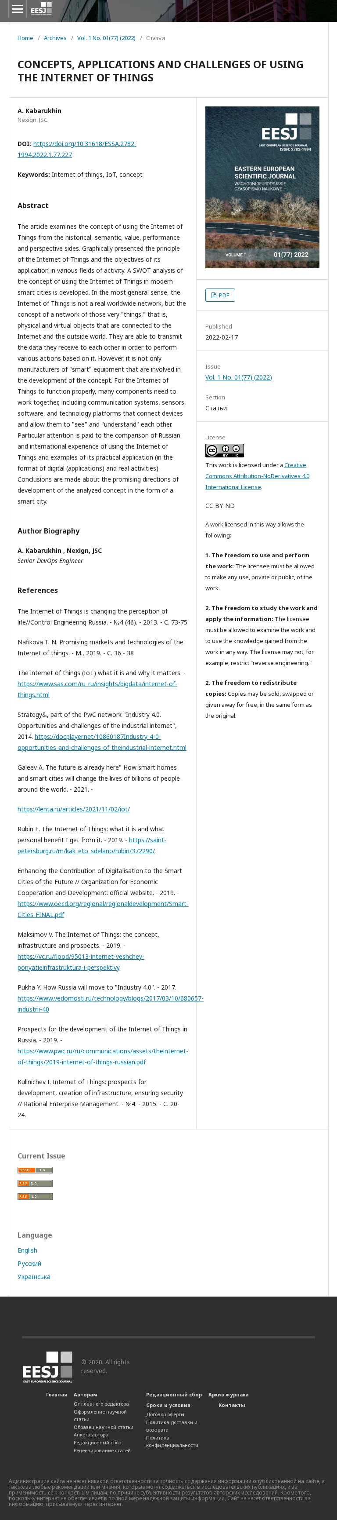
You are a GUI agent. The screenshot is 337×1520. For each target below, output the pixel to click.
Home (25, 38)
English (27, 1250)
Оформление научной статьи (100, 1415)
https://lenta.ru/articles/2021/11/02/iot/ (74, 809)
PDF (223, 295)
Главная (56, 1394)
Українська (34, 1276)
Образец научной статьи (103, 1427)
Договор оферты (165, 1414)
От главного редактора (101, 1403)
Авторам (85, 1394)
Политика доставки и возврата (171, 1426)
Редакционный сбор (97, 1442)
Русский (29, 1263)
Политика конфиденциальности (172, 1441)
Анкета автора (91, 1434)
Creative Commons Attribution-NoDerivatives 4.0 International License (257, 476)
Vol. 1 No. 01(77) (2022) (106, 38)
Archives (55, 38)
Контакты (232, 1405)
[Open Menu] (17, 9)
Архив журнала (228, 1394)
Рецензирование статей (102, 1450)
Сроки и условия (168, 1405)
